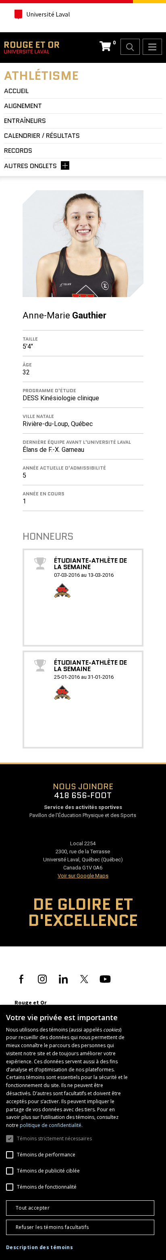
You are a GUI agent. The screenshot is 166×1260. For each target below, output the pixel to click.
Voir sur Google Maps (83, 876)
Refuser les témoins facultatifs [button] (52, 1227)
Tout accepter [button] (33, 1207)
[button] (39, 1247)
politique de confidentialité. (51, 1125)
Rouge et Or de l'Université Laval (31, 47)
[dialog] (83, 1132)
